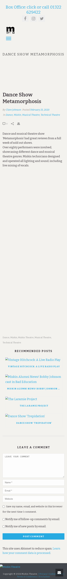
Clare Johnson (13, 109)
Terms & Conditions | (27, 577)
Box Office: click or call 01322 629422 (33, 10)
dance (6, 337)
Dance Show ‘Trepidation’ (34, 423)
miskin (13, 337)
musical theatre (43, 337)
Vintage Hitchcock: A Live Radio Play (34, 366)
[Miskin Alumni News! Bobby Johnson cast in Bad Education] (34, 379)
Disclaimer (44, 577)
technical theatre (12, 342)
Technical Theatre (50, 114)
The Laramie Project (34, 406)
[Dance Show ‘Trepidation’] (34, 416)
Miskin (17, 114)
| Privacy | (43, 574)
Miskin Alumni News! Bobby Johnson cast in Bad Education (35, 389)
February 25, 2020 (39, 109)
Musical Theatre (31, 114)
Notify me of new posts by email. (25, 526)
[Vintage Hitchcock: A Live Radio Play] (34, 359)
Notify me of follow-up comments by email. (32, 519)
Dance (9, 114)
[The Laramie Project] (34, 399)
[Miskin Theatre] (10, 567)
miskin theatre (26, 337)
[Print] (20, 123)
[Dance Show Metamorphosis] (33, 77)
